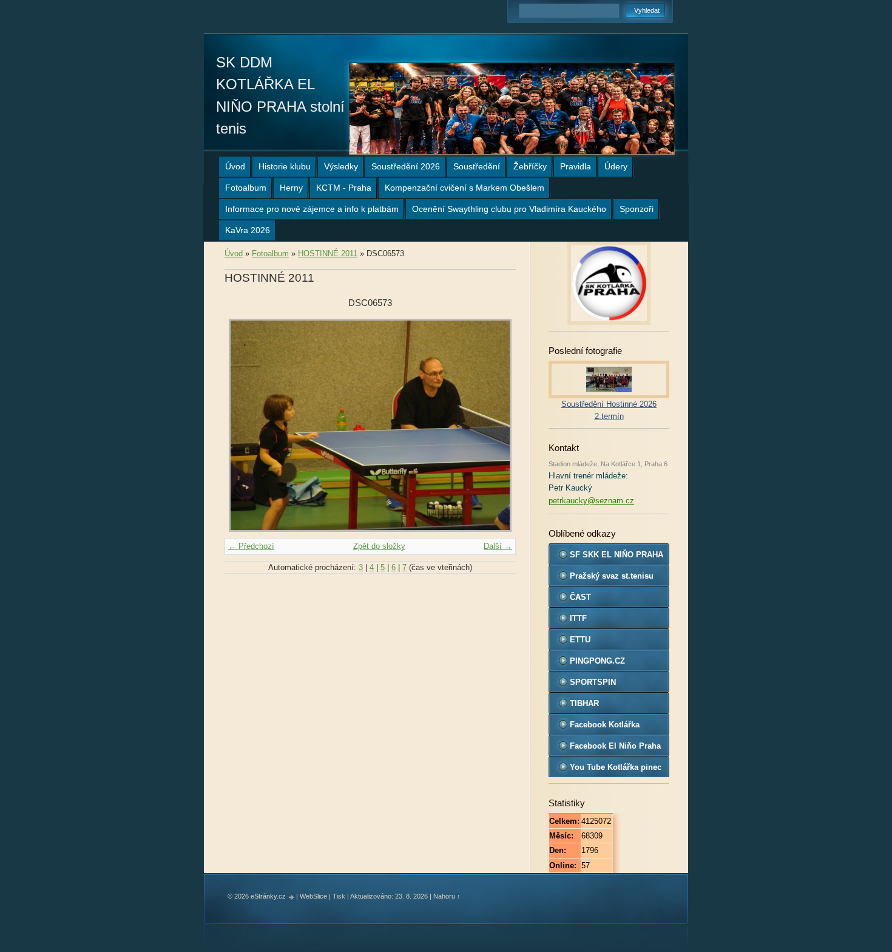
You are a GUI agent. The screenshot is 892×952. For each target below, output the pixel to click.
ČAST (580, 597)
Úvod (235, 166)
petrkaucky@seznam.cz (591, 500)
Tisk (339, 896)
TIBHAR (584, 703)
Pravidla (575, 166)
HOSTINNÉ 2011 (327, 253)
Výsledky (341, 166)
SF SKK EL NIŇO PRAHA (616, 554)
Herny (291, 187)
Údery (615, 166)
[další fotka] (496, 425)
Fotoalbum (245, 187)
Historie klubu (284, 166)
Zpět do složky (379, 546)
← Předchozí (251, 546)
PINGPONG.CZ (597, 660)
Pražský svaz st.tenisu (612, 575)
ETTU (580, 639)
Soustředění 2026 (405, 166)
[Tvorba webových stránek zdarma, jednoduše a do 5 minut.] (292, 897)
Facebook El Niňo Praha (615, 745)
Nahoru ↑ (447, 896)
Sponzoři (637, 209)
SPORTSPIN (593, 682)
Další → (498, 546)
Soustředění (476, 166)
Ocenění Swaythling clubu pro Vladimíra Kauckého (509, 209)
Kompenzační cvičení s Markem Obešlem (464, 187)
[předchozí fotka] (244, 425)
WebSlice (313, 896)
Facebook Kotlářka (605, 724)
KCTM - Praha (343, 187)
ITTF (578, 618)
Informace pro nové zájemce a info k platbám (312, 209)
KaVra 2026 (247, 230)
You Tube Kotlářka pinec (615, 767)
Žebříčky (530, 166)
